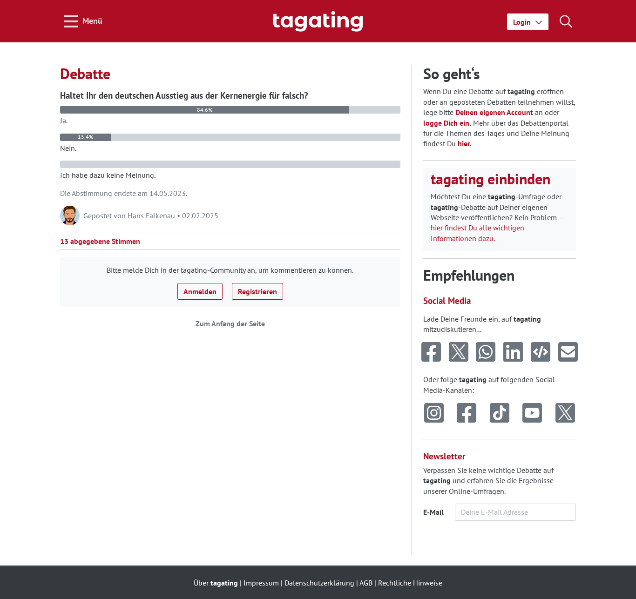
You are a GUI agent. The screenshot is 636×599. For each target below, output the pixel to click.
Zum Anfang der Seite (230, 323)
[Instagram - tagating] (434, 413)
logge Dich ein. (447, 123)
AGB (365, 582)
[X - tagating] (565, 413)
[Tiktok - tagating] (499, 413)
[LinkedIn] (513, 352)
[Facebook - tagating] (466, 413)
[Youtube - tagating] (532, 413)
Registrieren (257, 291)
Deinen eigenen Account (494, 112)
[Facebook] (431, 352)
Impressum (261, 582)
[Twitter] (458, 352)
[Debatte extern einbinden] (541, 352)
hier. (465, 143)
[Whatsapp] (486, 352)
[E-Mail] (568, 352)
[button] (527, 21)
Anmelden (200, 291)
